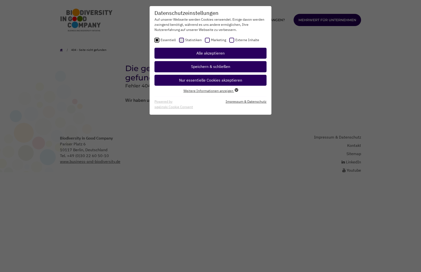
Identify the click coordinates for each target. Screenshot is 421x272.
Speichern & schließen (210, 66)
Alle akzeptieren (210, 53)
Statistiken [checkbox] (193, 40)
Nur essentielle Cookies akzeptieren (210, 80)
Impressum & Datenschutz (246, 101)
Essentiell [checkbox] (168, 40)
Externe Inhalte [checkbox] (247, 40)
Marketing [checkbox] (218, 40)
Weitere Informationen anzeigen (208, 91)
